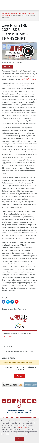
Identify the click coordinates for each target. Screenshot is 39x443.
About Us (27, 412)
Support (10, 412)
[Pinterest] (24, 401)
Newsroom (22, 13)
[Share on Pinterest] (17, 302)
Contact (29, 410)
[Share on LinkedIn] (12, 302)
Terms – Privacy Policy (15, 410)
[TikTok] (19, 406)
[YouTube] (29, 401)
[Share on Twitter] (8, 302)
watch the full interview (29, 79)
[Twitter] (9, 401)
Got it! (19, 439)
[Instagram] (19, 401)
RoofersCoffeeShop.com (9, 13)
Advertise (19, 412)
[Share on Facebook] (3, 302)
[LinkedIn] (14, 401)
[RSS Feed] (34, 401)
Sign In (20, 376)
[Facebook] (4, 401)
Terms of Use (22, 427)
